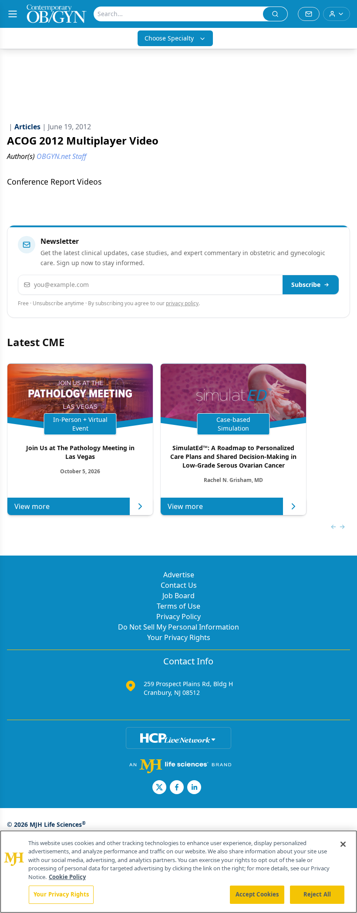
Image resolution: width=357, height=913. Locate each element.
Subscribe (305, 284)
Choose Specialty (169, 38)
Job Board (178, 595)
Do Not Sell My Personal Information (178, 627)
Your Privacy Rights (178, 637)
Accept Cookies (257, 894)
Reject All (317, 894)
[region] (178, 871)
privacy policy (182, 303)
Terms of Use (178, 606)
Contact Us (179, 585)
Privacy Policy (178, 616)
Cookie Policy (67, 877)
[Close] (343, 844)
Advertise (178, 574)
